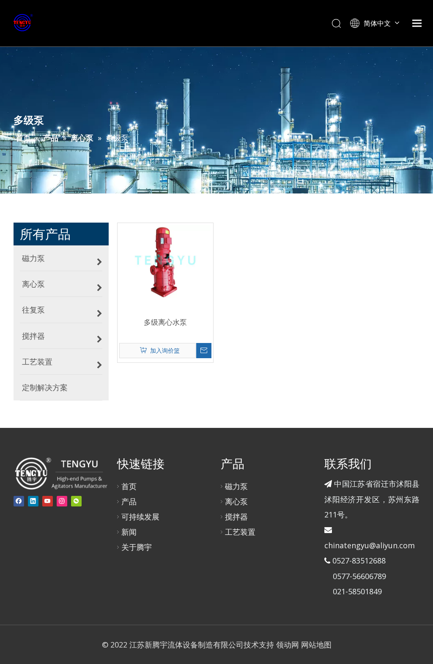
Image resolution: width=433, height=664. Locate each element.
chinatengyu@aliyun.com (369, 545)
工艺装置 (240, 532)
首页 (129, 486)
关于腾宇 (136, 547)
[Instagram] (62, 501)
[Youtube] (47, 501)
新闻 (129, 532)
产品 (129, 501)
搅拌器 (236, 517)
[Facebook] (19, 501)
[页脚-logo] (61, 473)
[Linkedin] (33, 501)
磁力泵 (236, 486)
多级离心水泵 (165, 322)
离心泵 (236, 501)
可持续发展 (140, 517)
